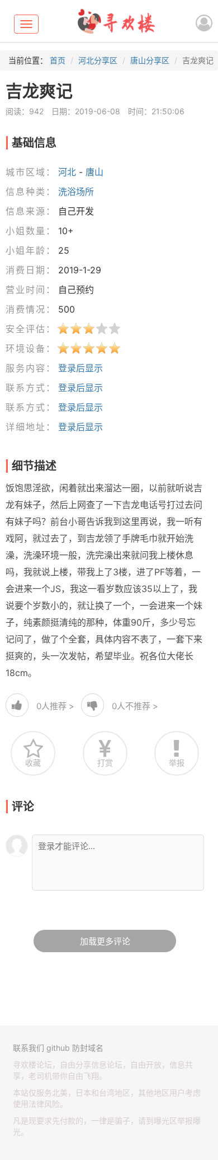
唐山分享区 (149, 60)
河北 (67, 172)
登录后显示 (80, 368)
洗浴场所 (76, 191)
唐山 (94, 172)
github (58, 1047)
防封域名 (87, 1047)
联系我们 (28, 1047)
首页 (57, 60)
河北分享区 (97, 60)
